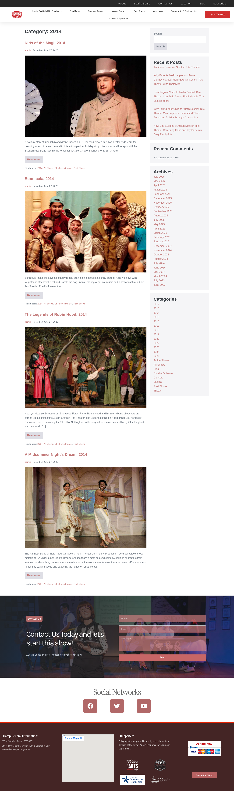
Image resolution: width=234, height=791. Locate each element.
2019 (156, 334)
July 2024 (159, 263)
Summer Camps (96, 11)
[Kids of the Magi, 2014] (85, 96)
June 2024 (160, 267)
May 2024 (159, 272)
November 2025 (163, 202)
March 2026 (160, 189)
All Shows (48, 168)
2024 (156, 351)
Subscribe (219, 3)
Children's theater (63, 168)
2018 (156, 330)
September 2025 (163, 211)
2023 (156, 347)
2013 (156, 308)
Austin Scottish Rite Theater (45, 11)
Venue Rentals (119, 11)
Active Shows (161, 360)
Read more (33, 158)
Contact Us (165, 3)
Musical (158, 382)
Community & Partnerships (184, 11)
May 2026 (159, 181)
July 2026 (159, 176)
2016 (156, 321)
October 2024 (161, 254)
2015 (156, 317)
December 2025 (163, 198)
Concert (158, 377)
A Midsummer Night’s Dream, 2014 (56, 454)
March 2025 (160, 233)
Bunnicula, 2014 (39, 179)
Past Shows (139, 11)
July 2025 (159, 220)
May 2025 (159, 224)
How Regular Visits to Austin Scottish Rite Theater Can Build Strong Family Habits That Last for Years (179, 96)
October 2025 (161, 207)
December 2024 (163, 246)
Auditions (158, 11)
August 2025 (161, 215)
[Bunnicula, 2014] (85, 231)
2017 (156, 325)
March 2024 (160, 276)
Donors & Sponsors (118, 18)
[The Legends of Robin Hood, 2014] (85, 367)
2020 (156, 338)
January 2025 (161, 241)
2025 (156, 356)
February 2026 (162, 194)
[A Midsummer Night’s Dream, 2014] (85, 507)
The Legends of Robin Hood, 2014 (56, 314)
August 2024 (161, 259)
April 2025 (159, 228)
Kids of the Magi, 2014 (45, 43)
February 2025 (162, 237)
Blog (202, 3)
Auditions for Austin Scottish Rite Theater (177, 67)
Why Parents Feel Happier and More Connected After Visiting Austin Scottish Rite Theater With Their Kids (178, 79)
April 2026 (159, 185)
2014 (40, 168)
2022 (156, 343)
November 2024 (163, 250)
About (122, 3)
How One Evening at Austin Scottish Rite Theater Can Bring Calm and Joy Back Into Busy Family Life (178, 130)
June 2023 (160, 284)
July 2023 (159, 280)
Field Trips (75, 11)
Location (186, 3)
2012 (156, 304)
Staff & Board (142, 3)
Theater (158, 390)
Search (158, 33)
